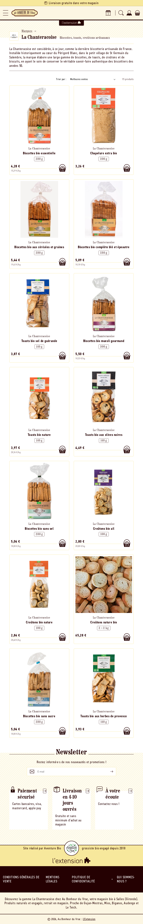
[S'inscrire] (108, 771)
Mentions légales (52, 879)
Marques (27, 31)
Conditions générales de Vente (21, 879)
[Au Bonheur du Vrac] (24, 13)
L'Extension (89, 919)
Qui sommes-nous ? (126, 879)
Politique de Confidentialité (83, 879)
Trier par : (61, 79)
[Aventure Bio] (71, 848)
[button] (5, 13)
